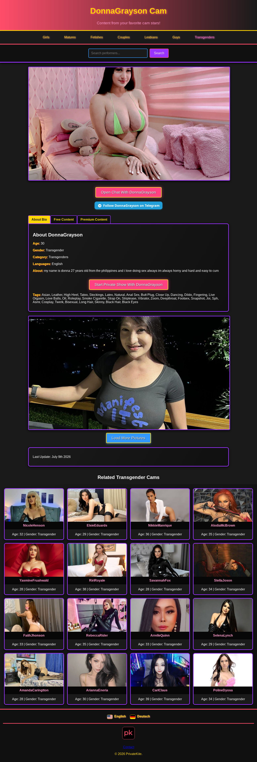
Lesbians (151, 37)
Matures (70, 37)
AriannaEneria (97, 690)
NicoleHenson (34, 525)
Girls (46, 37)
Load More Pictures (128, 438)
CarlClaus (159, 690)
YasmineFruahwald (34, 580)
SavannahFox (160, 580)
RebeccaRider (97, 635)
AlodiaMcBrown (223, 525)
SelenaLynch (223, 635)
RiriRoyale (97, 580)
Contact (128, 747)
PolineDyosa (223, 690)
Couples (124, 37)
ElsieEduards (97, 525)
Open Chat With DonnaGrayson (128, 192)
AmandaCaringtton (34, 690)
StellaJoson (223, 580)
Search (159, 53)
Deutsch (143, 716)
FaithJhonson (34, 635)
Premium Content (94, 219)
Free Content (64, 219)
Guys (176, 37)
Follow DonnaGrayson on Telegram (131, 205)
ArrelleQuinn (160, 635)
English (120, 716)
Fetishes (97, 37)
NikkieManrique (160, 525)
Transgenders (204, 37)
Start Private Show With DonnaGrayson (129, 284)
